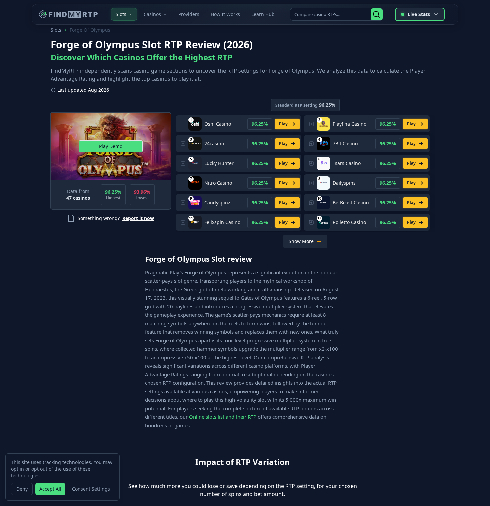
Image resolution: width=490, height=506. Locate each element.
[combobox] (330, 14)
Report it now (138, 218)
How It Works (225, 14)
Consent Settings (91, 489)
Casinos (152, 14)
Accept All (50, 489)
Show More (301, 241)
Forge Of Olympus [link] (90, 30)
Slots (121, 14)
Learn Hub (263, 14)
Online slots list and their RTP (222, 416)
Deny (22, 489)
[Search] (377, 14)
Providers (188, 14)
